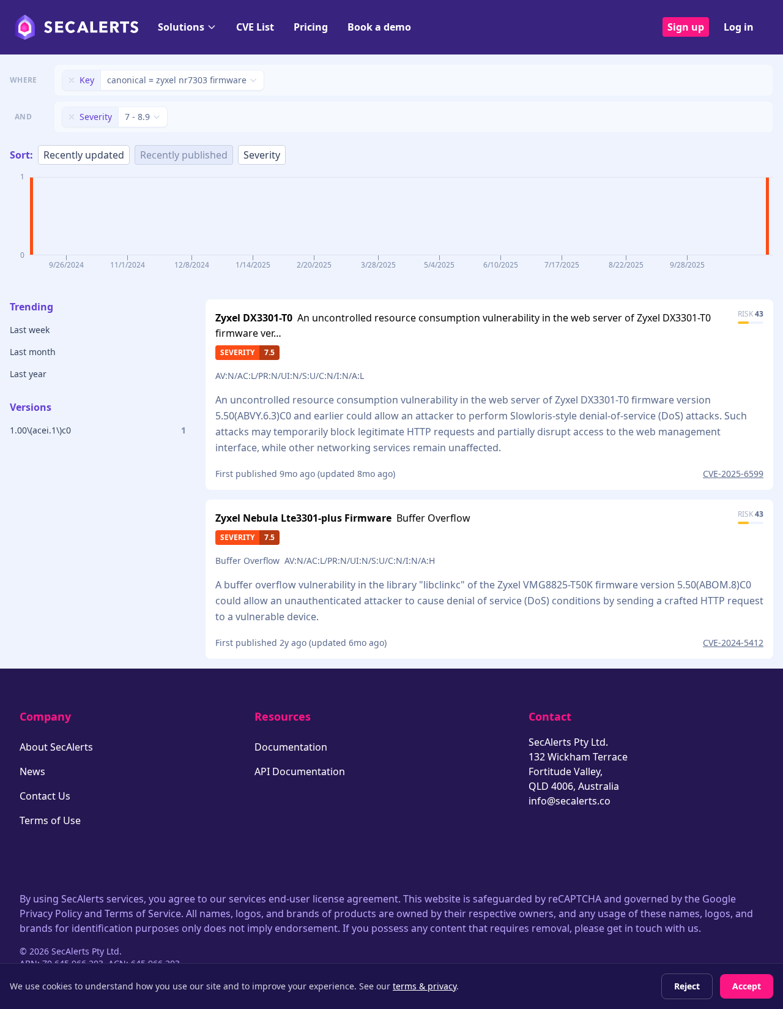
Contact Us (45, 796)
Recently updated (83, 155)
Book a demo (379, 27)
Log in (739, 27)
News (32, 771)
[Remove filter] (71, 80)
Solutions (181, 27)
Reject (687, 986)
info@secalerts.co (569, 801)
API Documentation (299, 771)
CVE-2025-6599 (733, 473)
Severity (261, 155)
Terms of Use (50, 820)
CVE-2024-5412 (733, 642)
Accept (746, 986)
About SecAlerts (56, 747)
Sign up (685, 27)
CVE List (255, 27)
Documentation (290, 747)
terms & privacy (424, 986)
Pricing (311, 27)
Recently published (184, 155)
